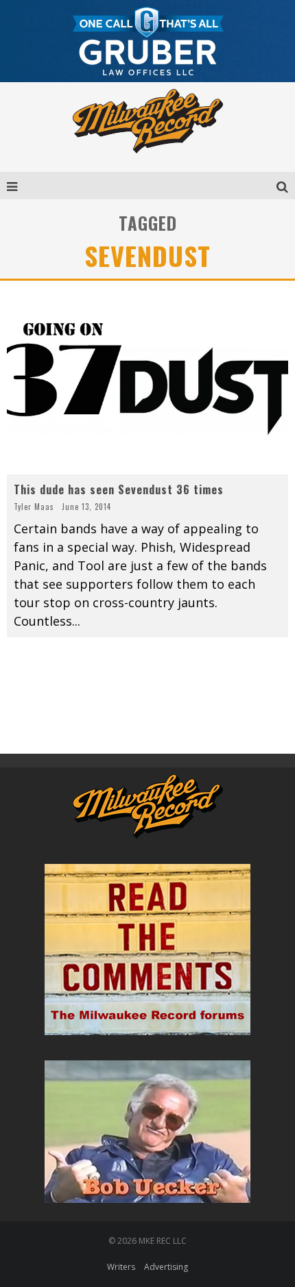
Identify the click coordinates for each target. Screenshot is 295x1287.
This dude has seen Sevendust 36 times (119, 489)
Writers (121, 1267)
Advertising (166, 1267)
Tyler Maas (34, 506)
